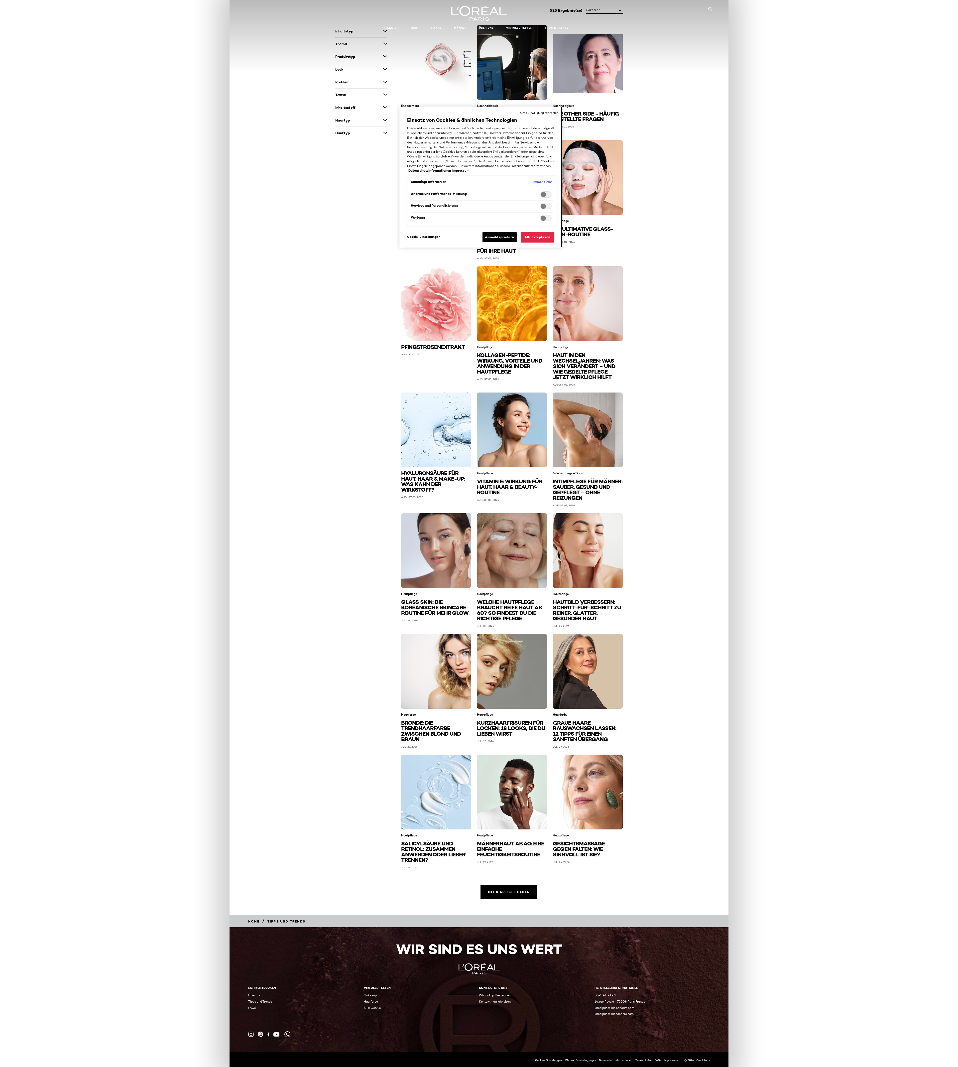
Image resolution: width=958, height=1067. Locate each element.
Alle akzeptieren (537, 237)
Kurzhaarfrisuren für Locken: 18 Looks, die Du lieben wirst (511, 727)
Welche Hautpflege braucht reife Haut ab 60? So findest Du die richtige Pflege (509, 609)
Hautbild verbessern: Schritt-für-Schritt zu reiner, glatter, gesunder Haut (587, 609)
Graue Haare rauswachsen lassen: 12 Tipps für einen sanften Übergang (584, 730)
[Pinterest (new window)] (260, 1034)
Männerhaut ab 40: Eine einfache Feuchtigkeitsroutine (510, 848)
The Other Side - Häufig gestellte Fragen (586, 116)
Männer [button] (460, 27)
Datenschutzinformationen (615, 1060)
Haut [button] (415, 27)
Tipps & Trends (557, 27)
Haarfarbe (371, 1001)
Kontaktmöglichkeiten (495, 1001)
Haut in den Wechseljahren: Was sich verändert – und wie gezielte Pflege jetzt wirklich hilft (584, 366)
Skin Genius (372, 1008)
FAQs (252, 1008)
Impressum (671, 1060)
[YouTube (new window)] (276, 1034)
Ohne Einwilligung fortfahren (539, 113)
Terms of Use (643, 1060)
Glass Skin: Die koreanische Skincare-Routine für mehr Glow (435, 607)
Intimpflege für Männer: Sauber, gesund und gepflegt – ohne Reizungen (587, 489)
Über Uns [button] (486, 27)
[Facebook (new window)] (268, 1034)
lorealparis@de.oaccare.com (614, 1008)
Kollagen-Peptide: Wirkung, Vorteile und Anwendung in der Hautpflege (509, 363)
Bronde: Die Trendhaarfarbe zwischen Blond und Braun (431, 730)
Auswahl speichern (499, 237)
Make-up (370, 995)
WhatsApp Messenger (494, 995)
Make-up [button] (391, 27)
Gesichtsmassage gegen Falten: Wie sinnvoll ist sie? (579, 848)
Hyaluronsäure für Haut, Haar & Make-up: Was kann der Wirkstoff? (433, 481)
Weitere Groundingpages (580, 1060)
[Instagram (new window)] (251, 1034)
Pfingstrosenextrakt (433, 346)
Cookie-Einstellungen (548, 1060)
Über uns (254, 995)
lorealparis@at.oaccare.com (614, 1014)
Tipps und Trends (260, 1001)
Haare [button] (436, 27)
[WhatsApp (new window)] (287, 1034)
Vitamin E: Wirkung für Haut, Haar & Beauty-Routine (509, 486)
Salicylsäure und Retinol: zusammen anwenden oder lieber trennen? (433, 851)
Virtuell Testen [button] (519, 27)
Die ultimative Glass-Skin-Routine (583, 231)
